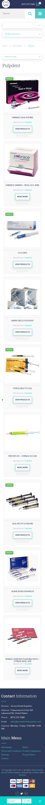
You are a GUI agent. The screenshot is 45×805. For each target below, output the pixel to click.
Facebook (17, 793)
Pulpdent (28, 122)
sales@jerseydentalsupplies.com (25, 721)
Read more (22, 197)
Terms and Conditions (11, 751)
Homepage (6, 747)
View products (22, 129)
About (25, 747)
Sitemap (5, 755)
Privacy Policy (28, 755)
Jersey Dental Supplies (11, 772)
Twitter (22, 793)
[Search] (30, 13)
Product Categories (31, 751)
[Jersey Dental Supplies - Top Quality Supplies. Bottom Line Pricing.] (6, 4)
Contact (4, 758)
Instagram (26, 793)
